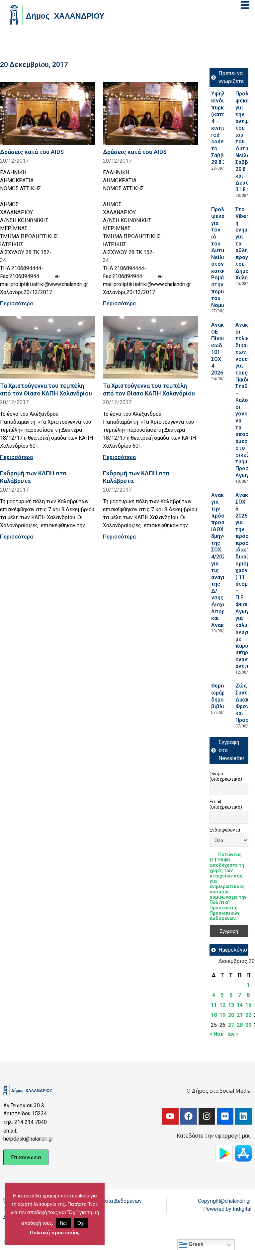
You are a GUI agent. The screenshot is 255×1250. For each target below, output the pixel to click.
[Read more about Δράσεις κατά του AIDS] (47, 113)
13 (231, 1005)
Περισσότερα (16, 303)
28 (240, 1025)
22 (248, 1015)
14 (240, 1005)
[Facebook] (188, 1116)
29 (248, 1025)
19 (222, 1015)
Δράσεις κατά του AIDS (32, 151)
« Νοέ (216, 1034)
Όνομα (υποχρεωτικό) (226, 776)
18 (214, 1015)
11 (214, 1005)
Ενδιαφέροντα (225, 830)
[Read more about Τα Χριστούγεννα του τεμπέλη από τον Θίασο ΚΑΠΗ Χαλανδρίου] (47, 347)
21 (240, 1015)
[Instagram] (207, 1116)
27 (231, 1025)
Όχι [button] (81, 1223)
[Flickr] (225, 1116)
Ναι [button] (63, 1223)
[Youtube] (170, 1116)
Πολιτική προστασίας (55, 1232)
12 (222, 1005)
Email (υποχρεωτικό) (226, 804)
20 (231, 1015)
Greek (195, 1244)
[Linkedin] (243, 1116)
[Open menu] (245, 5)
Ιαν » (233, 1034)
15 (248, 1005)
